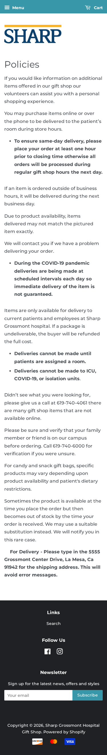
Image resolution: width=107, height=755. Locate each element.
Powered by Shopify (64, 732)
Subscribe (87, 695)
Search (54, 623)
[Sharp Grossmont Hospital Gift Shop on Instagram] (59, 652)
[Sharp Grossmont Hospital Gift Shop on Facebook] (47, 652)
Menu (17, 7)
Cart (98, 7)
